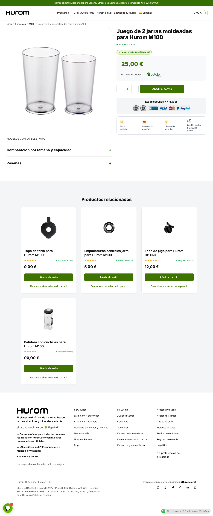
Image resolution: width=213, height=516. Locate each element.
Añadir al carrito (162, 88)
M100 (32, 24)
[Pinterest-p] (180, 488)
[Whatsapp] (195, 488)
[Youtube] (188, 488)
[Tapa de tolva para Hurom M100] (48, 227)
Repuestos (20, 24)
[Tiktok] (165, 488)
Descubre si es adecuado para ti (48, 286)
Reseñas (14, 163)
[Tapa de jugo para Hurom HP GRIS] (169, 227)
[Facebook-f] (173, 488)
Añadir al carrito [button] (48, 277)
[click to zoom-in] (59, 80)
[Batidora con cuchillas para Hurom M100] (48, 319)
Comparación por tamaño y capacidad (39, 150)
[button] (200, 13)
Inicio (9, 24)
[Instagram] (158, 488)
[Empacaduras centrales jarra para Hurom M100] (109, 227)
